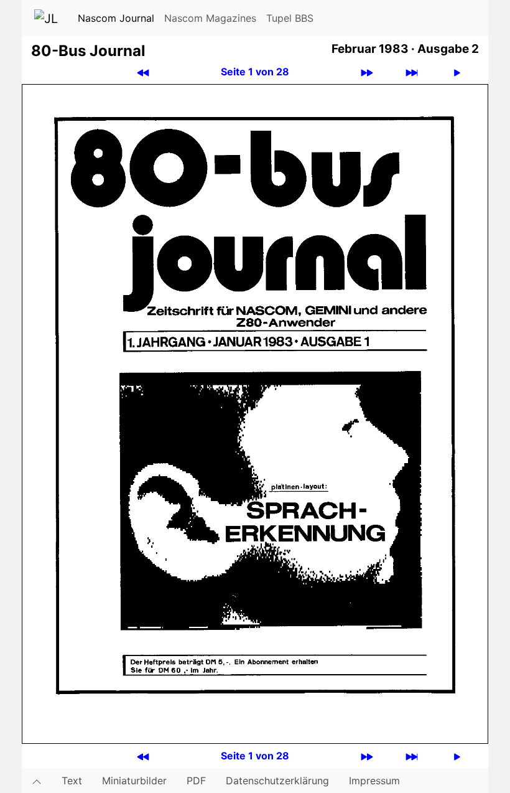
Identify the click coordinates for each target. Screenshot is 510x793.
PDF (196, 780)
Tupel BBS (289, 18)
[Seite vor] (457, 72)
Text (72, 780)
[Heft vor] (367, 72)
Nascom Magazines (210, 18)
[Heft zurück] (143, 72)
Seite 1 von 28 (255, 71)
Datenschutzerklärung (277, 780)
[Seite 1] (255, 413)
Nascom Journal (116, 18)
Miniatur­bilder (134, 780)
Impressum (374, 780)
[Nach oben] (37, 780)
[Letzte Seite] (412, 72)
